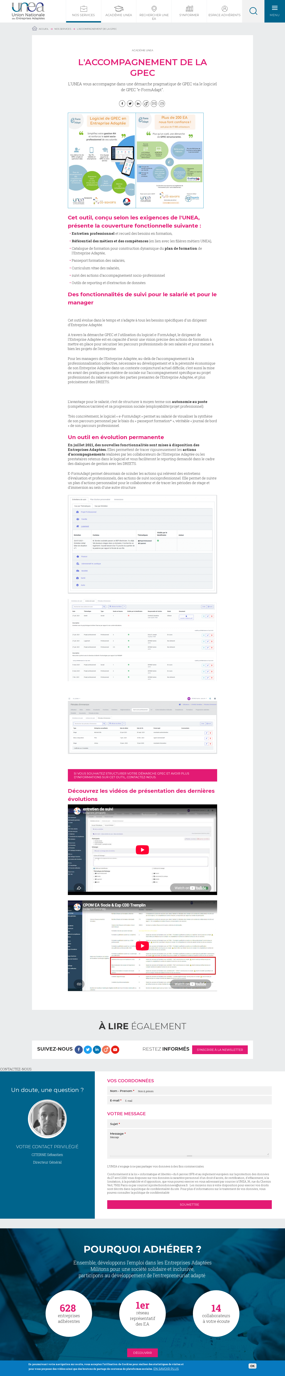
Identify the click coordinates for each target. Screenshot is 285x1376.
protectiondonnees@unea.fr (169, 1185)
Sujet (115, 1124)
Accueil (44, 28)
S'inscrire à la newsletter (220, 1050)
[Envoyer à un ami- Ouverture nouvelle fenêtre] (154, 103)
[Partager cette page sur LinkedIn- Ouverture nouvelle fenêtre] (138, 103)
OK (252, 1366)
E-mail (116, 1100)
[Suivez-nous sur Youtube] (115, 1050)
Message (118, 1133)
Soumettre (189, 1204)
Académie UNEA (118, 15)
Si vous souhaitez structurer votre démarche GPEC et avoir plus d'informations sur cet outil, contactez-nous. (131, 775)
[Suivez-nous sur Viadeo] (106, 1050)
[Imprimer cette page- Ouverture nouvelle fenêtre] (162, 103)
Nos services (83, 15)
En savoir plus (166, 1369)
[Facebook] (79, 1050)
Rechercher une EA (154, 17)
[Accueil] (28, 4)
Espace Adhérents (224, 15)
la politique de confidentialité (150, 1192)
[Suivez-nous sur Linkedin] (97, 1050)
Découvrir (142, 1353)
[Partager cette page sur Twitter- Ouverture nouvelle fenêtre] (130, 103)
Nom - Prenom (122, 1091)
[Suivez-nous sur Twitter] (88, 1050)
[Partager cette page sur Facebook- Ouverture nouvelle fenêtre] (122, 103)
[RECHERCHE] (253, 11)
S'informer (189, 15)
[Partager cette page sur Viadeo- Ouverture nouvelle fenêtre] (146, 103)
